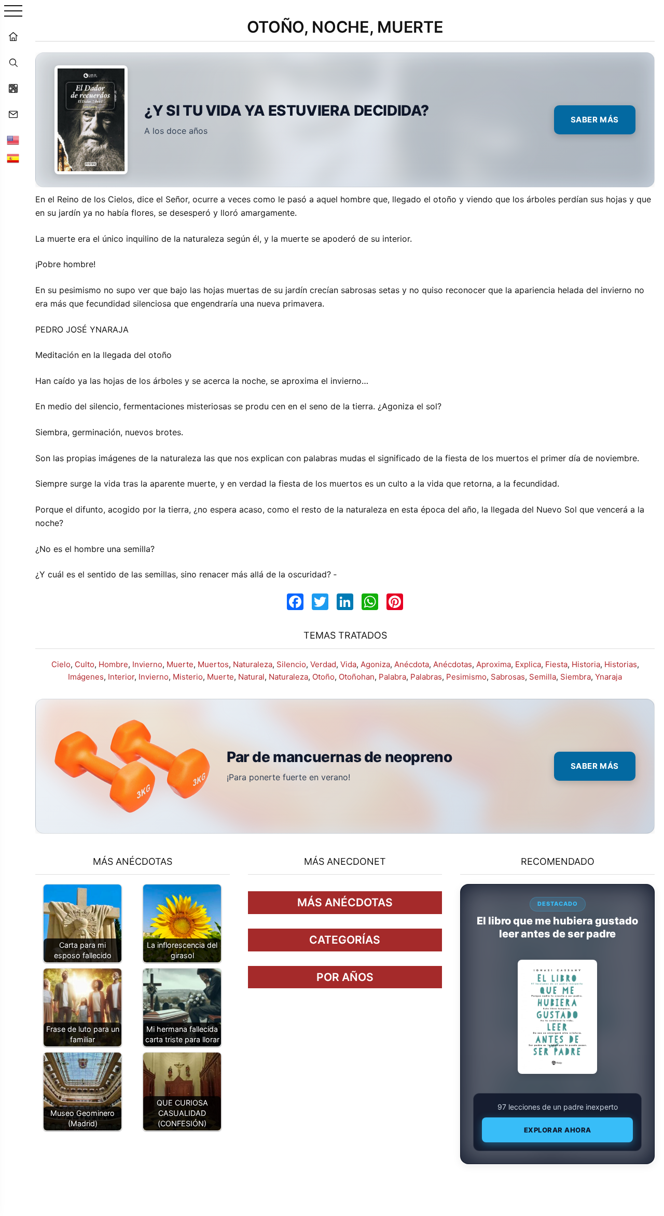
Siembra (575, 677)
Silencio (291, 664)
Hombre (113, 664)
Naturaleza (252, 664)
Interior (121, 677)
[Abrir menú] (13, 11)
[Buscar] (13, 62)
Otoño (323, 677)
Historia (586, 664)
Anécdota (411, 664)
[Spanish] (13, 158)
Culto (84, 664)
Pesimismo (466, 677)
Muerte (180, 664)
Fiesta (556, 664)
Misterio (188, 677)
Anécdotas (452, 664)
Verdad (323, 664)
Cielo (61, 664)
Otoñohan (357, 677)
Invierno (147, 664)
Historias (620, 664)
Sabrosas (508, 677)
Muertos (213, 664)
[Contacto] (13, 114)
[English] (13, 140)
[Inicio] (13, 36)
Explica (528, 664)
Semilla (542, 677)
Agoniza (375, 664)
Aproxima (493, 664)
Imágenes (86, 677)
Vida (348, 664)
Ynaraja (608, 677)
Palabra (392, 677)
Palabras (426, 677)
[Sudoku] (13, 88)
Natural (251, 677)
